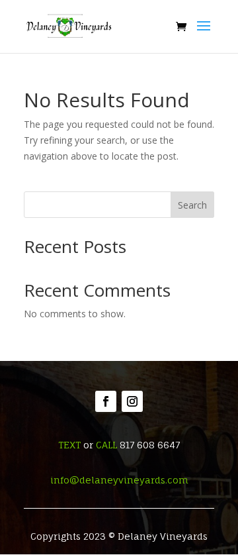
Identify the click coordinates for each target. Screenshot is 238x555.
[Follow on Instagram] (132, 401)
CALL (106, 444)
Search (192, 205)
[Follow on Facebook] (105, 401)
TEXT (69, 444)
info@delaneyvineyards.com (119, 479)
